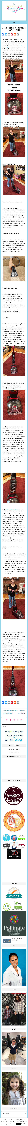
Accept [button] (18, 1124)
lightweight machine (12, 510)
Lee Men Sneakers (14, 752)
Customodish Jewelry (14, 749)
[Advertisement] (14, 870)
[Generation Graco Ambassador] (6, 840)
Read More (24, 1124)
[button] (14, 22)
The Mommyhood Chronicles (14, 11)
